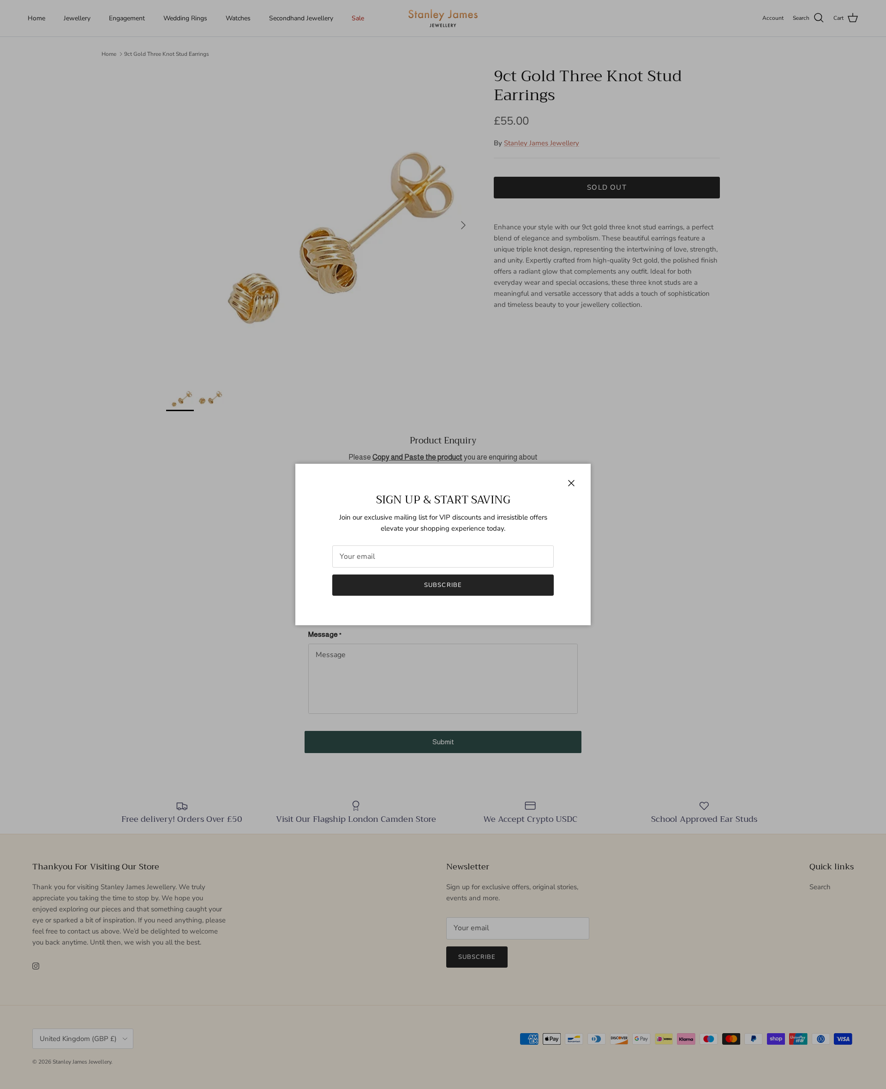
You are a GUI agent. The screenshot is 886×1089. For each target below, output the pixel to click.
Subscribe (442, 585)
